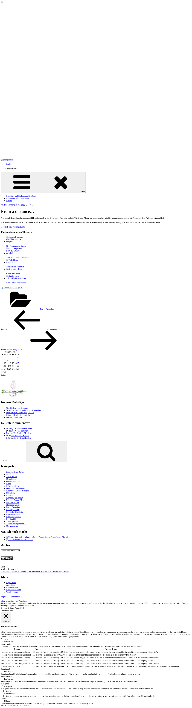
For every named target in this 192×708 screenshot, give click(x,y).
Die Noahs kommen (19, 431)
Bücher (9, 201)
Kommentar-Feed (13, 590)
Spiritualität (11, 519)
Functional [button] (5, 669)
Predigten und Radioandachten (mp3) (21, 196)
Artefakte (10, 474)
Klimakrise (10, 493)
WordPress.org (12, 592)
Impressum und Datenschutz (18, 198)
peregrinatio (6, 164)
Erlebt (8, 484)
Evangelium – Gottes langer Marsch (53, 537)
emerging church (13, 481)
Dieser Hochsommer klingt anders (20, 413)
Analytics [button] (5, 684)
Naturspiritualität (13, 505)
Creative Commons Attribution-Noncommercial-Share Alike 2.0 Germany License (35, 571)
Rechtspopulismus (13, 517)
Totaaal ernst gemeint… (16, 524)
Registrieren (11, 582)
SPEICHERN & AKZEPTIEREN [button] (15, 706)
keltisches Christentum (15, 488)
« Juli (3, 374)
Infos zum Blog (12, 486)
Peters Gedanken (47, 309)
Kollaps (9, 495)
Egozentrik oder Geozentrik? (18, 415)
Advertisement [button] (7, 691)
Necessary (8, 641)
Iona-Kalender (26, 539)
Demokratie (11, 479)
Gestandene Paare (25, 428)
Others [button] (4, 698)
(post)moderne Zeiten (15, 472)
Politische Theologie (14, 512)
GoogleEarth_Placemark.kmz (13, 227)
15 (18, 363)
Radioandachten (13, 514)
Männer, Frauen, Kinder (16, 500)
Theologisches (12, 521)
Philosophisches (12, 509)
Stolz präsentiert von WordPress (14, 601)
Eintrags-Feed (12, 587)
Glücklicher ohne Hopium (17, 408)
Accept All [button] (19, 608)
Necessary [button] (5, 639)
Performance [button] (6, 676)
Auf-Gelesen (11, 476)
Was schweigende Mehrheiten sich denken (23, 410)
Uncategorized (12, 526)
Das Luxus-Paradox (14, 417)
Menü (82, 191)
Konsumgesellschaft (14, 498)
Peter (32, 205)
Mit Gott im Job (12, 502)
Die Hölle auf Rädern (22, 433)
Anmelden (10, 585)
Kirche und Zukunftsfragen (17, 491)
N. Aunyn (10, 428)
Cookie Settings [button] (7, 608)
